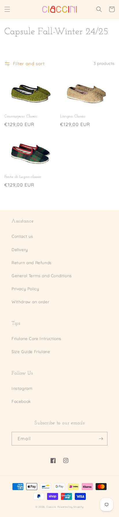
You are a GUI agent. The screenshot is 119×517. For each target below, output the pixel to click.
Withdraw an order (30, 301)
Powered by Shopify (70, 506)
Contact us (22, 236)
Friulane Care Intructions (36, 338)
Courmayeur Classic (20, 116)
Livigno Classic (72, 116)
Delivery (20, 249)
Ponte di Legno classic (22, 177)
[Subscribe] (100, 438)
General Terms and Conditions (42, 275)
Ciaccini (51, 506)
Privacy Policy (25, 288)
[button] (7, 9)
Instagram (22, 388)
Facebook (21, 401)
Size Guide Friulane (31, 351)
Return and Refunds (32, 262)
